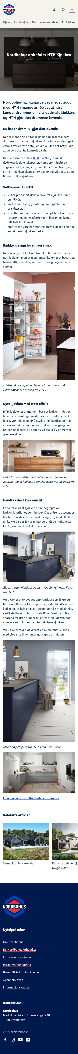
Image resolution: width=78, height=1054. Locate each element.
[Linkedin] (28, 1039)
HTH (36, 158)
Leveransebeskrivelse (17, 957)
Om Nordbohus (13, 942)
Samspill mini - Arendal (18, 863)
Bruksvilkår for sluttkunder (21, 972)
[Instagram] (13, 1039)
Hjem (6, 22)
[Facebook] (5, 1039)
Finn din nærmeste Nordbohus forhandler (31, 798)
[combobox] (63, 9)
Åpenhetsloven (13, 980)
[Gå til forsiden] (9, 10)
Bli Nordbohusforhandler (19, 950)
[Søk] (63, 9)
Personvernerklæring (17, 965)
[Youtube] (20, 1039)
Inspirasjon (21, 22)
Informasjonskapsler (16, 987)
